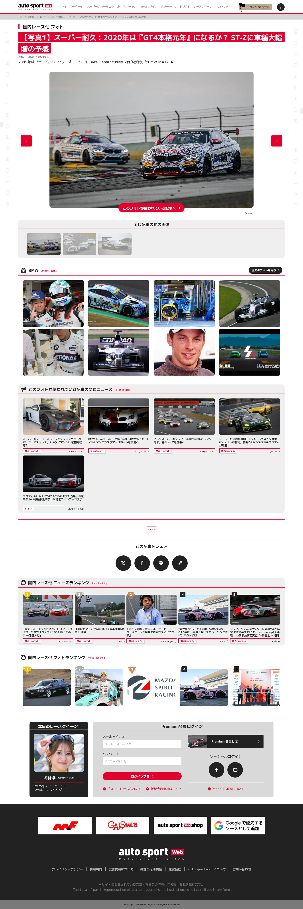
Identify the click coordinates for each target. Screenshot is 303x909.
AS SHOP (222, 6)
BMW (152, 529)
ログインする (140, 776)
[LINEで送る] (161, 563)
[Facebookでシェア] (142, 563)
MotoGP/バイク (147, 6)
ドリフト (185, 6)
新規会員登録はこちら (166, 789)
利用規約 (96, 869)
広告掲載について (121, 869)
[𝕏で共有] (123, 563)
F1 (64, 6)
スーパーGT (76, 6)
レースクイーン (203, 6)
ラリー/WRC (168, 6)
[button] (276, 141)
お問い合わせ (241, 869)
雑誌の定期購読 (151, 869)
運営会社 (175, 869)
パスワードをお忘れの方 (124, 789)
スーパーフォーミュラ (100, 6)
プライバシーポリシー (67, 869)
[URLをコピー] (180, 563)
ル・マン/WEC (126, 6)
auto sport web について (207, 869)
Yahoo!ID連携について (228, 789)
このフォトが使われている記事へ (149, 207)
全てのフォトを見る (264, 270)
